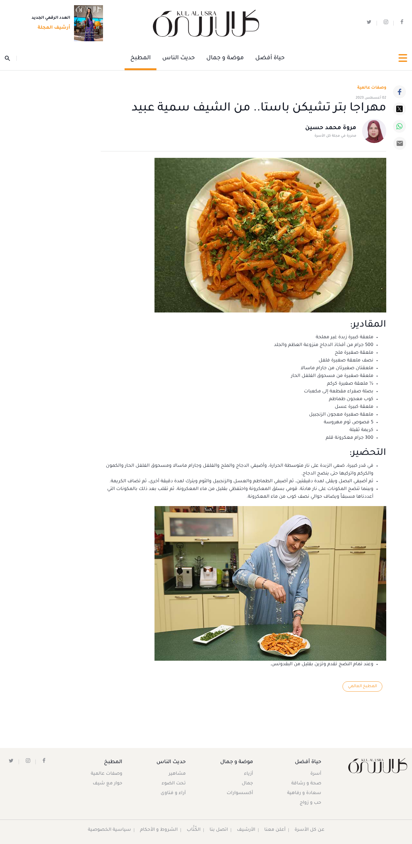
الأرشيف (246, 830)
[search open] (11, 58)
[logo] (206, 23)
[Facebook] (399, 91)
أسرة (315, 774)
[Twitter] (399, 108)
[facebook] (402, 23)
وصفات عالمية (371, 88)
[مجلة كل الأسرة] (377, 765)
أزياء (248, 774)
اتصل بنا (219, 830)
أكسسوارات (240, 793)
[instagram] (386, 23)
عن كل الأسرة (309, 830)
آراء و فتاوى (173, 793)
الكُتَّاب (194, 830)
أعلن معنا (275, 830)
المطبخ (140, 58)
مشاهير (177, 774)
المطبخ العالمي (362, 686)
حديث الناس (178, 58)
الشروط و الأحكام (159, 830)
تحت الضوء (174, 783)
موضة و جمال (225, 58)
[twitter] (369, 23)
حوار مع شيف (107, 783)
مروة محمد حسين (330, 128)
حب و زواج (310, 803)
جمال (247, 783)
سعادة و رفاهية (304, 793)
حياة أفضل (270, 58)
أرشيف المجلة (54, 28)
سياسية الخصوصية (109, 830)
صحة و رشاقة (306, 783)
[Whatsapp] (399, 126)
